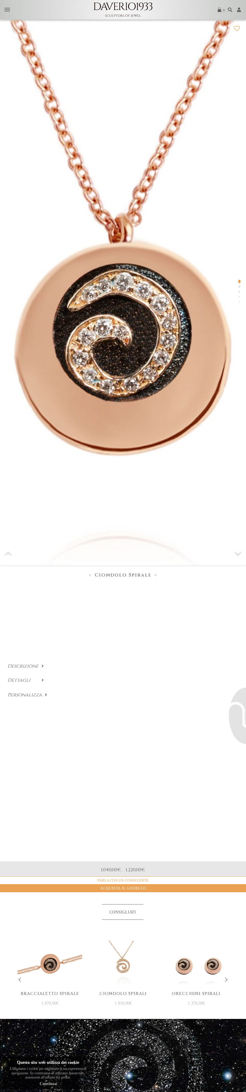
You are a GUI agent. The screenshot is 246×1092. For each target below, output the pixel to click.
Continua (48, 1084)
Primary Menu (7, 10)
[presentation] (20, 979)
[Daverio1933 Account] (239, 9)
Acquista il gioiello (123, 888)
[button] (238, 553)
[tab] (122, 912)
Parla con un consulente (123, 880)
